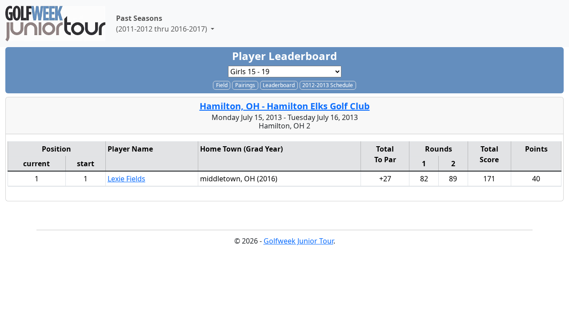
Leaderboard (279, 85)
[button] (165, 23)
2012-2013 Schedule (327, 85)
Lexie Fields (126, 179)
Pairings (245, 85)
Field (222, 85)
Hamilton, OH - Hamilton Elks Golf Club (285, 106)
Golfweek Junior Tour (298, 241)
